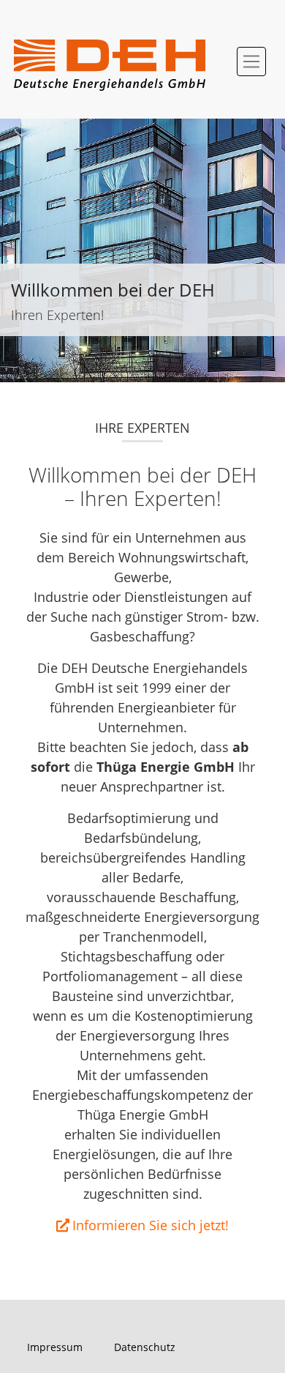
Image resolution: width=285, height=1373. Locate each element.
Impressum (55, 1347)
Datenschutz (144, 1347)
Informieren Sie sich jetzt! (150, 1225)
